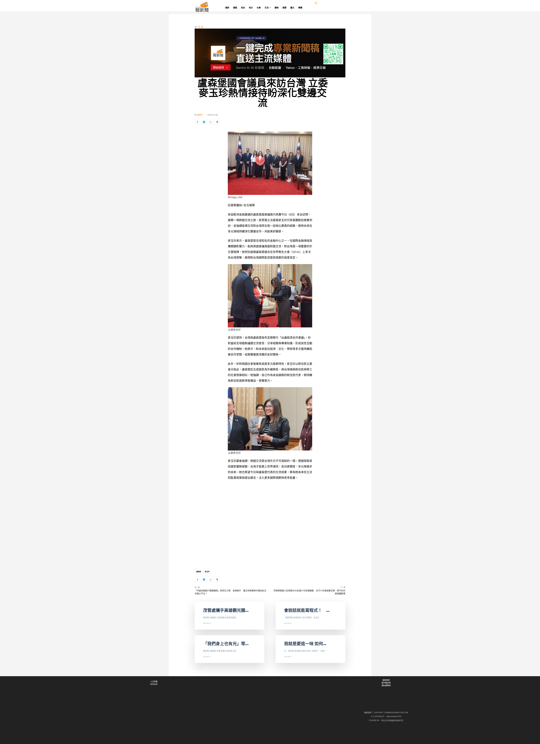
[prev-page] (196, 667)
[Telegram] (204, 122)
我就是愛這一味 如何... (305, 643)
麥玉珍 (207, 572)
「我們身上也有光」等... (226, 643)
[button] (316, 3)
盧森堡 (198, 572)
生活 (200, 26)
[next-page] (201, 667)
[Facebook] (197, 122)
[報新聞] (211, 7)
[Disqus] (270, 525)
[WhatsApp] (210, 122)
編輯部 (200, 115)
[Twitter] (217, 122)
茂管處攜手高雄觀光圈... (226, 610)
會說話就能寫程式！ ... (307, 610)
